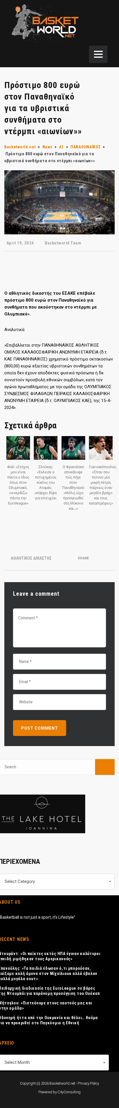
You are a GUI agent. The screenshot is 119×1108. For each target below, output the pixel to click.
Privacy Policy (88, 1083)
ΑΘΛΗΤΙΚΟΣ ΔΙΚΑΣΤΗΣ (31, 558)
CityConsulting (69, 1092)
